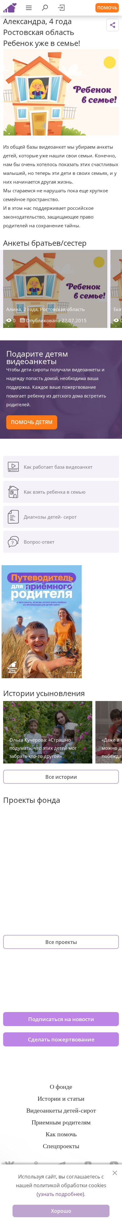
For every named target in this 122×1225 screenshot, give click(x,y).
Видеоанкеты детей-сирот (61, 1110)
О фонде (61, 1086)
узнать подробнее (60, 1194)
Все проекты (61, 942)
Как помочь (61, 1134)
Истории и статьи (61, 1098)
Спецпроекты (61, 1146)
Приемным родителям (61, 1122)
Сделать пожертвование (61, 1039)
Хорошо (61, 1211)
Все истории (61, 776)
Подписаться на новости (61, 1019)
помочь (107, 8)
